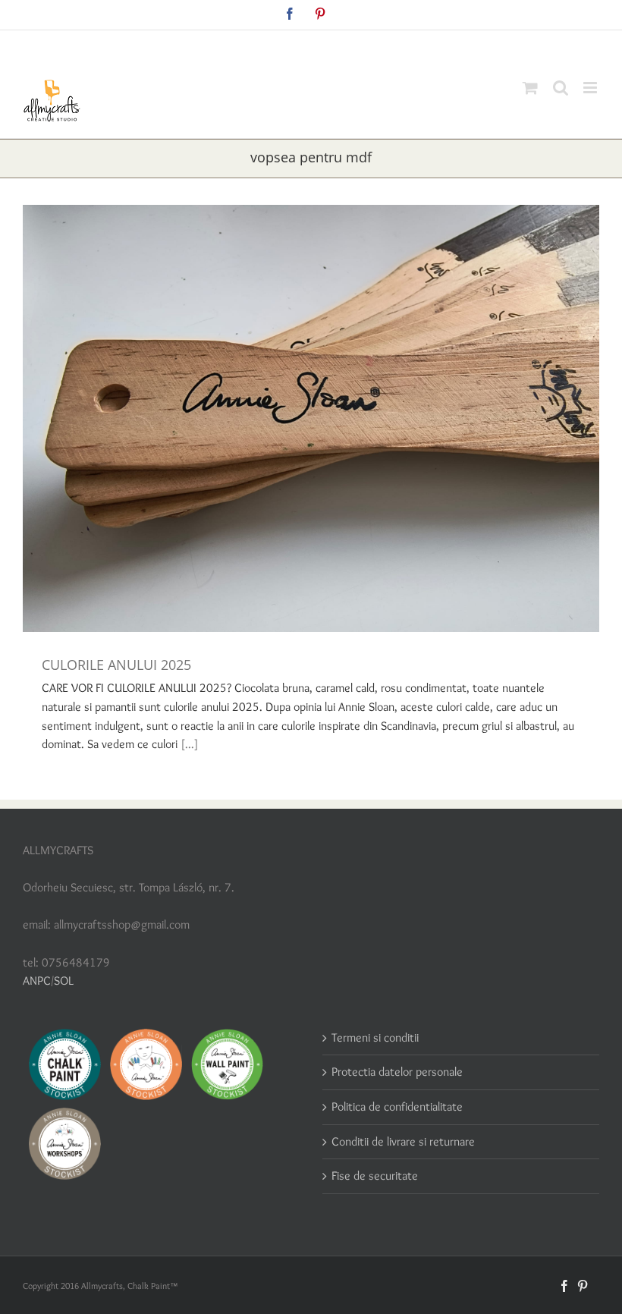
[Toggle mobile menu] (591, 88)
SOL (64, 980)
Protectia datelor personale (397, 1071)
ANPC (37, 980)
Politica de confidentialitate (397, 1106)
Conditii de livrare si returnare (403, 1141)
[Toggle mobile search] (560, 88)
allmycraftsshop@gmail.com (346, 46)
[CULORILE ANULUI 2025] (311, 418)
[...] (190, 744)
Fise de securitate (374, 1175)
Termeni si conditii (375, 1037)
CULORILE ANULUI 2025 (116, 664)
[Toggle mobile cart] (530, 88)
